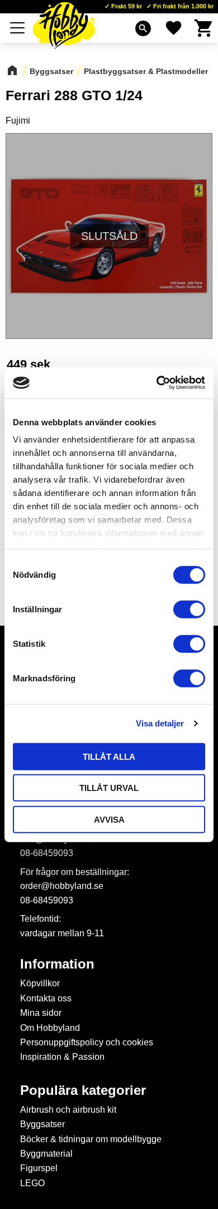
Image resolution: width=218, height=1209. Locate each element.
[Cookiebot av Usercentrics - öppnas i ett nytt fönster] (156, 383)
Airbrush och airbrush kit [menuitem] (68, 1109)
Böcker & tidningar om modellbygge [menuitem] (91, 1139)
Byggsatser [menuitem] (42, 1124)
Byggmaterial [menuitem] (46, 1153)
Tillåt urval (109, 788)
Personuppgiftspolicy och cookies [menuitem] (86, 1042)
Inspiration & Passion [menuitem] (62, 1056)
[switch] (189, 609)
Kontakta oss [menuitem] (46, 998)
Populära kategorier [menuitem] (83, 1090)
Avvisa (109, 819)
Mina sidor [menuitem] (40, 1013)
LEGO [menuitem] (32, 1183)
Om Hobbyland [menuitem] (50, 1028)
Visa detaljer (160, 723)
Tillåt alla (109, 756)
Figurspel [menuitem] (39, 1168)
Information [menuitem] (57, 964)
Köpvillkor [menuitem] (40, 983)
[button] (17, 27)
